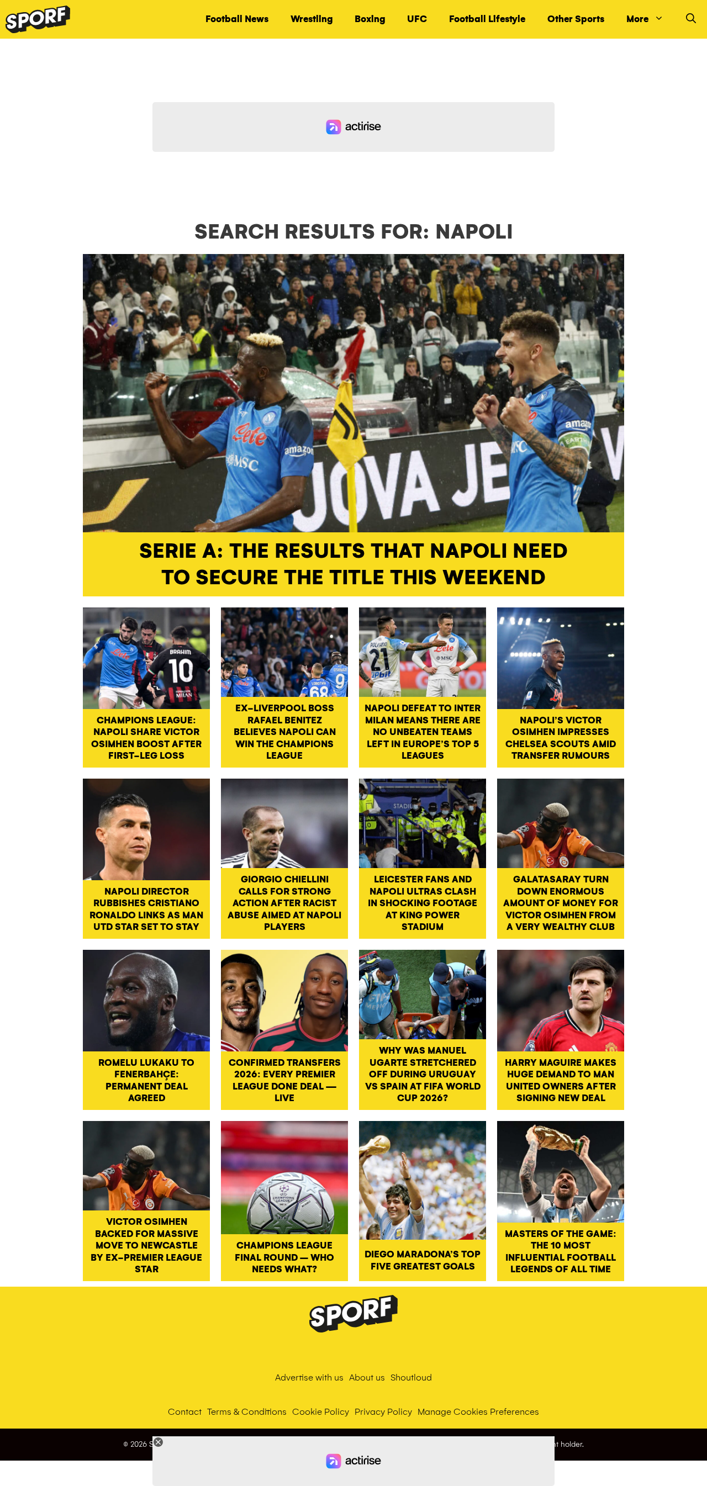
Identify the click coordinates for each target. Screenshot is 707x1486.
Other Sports (575, 19)
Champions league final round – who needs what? (284, 1257)
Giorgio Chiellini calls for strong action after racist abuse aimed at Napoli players (284, 903)
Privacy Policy (383, 1411)
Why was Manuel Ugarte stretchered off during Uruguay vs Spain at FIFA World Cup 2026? (423, 1074)
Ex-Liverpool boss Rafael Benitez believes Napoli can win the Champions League (285, 732)
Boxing (370, 19)
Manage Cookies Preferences (478, 1411)
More (637, 19)
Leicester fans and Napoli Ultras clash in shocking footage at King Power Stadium (422, 903)
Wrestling (312, 19)
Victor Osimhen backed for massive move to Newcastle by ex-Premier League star (146, 1246)
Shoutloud (411, 1377)
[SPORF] (38, 19)
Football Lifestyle (487, 19)
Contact (185, 1411)
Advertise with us (309, 1377)
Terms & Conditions (247, 1411)
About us (367, 1377)
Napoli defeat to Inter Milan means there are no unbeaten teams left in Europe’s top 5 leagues (423, 732)
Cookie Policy (320, 1411)
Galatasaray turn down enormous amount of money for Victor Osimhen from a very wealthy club (560, 903)
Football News (236, 19)
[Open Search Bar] (691, 19)
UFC (417, 19)
